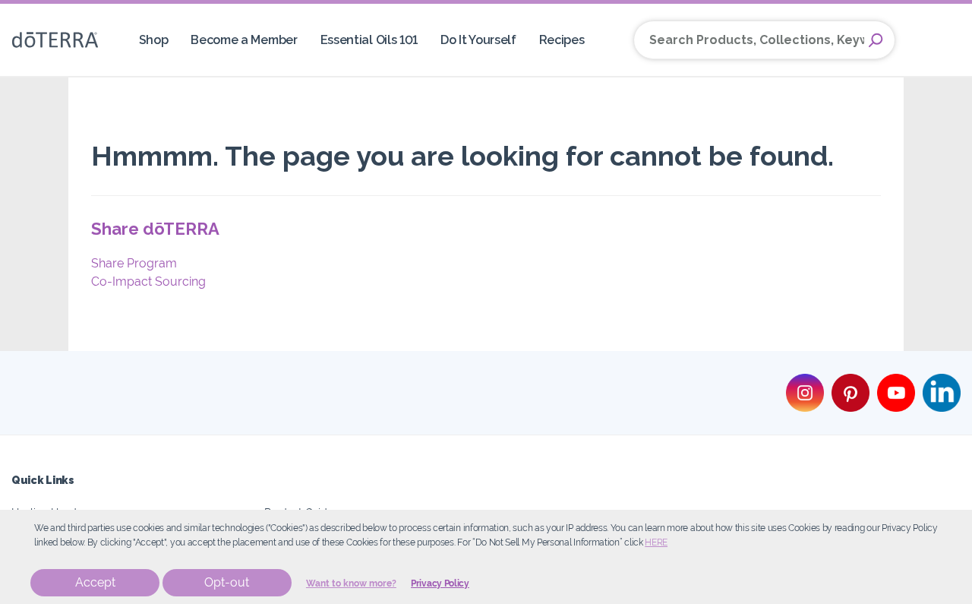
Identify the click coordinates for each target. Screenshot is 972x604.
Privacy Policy (440, 583)
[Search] (876, 40)
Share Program (134, 263)
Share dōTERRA (155, 229)
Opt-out (226, 582)
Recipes (562, 40)
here (656, 542)
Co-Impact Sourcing (148, 281)
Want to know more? (351, 583)
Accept (95, 582)
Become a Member (244, 40)
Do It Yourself (478, 40)
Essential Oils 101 (369, 40)
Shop (154, 40)
